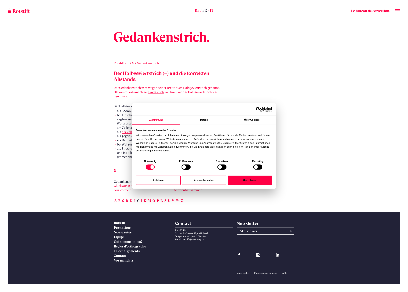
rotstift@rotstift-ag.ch (193, 239)
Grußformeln (122, 190)
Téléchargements (127, 251)
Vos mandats (123, 260)
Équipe (119, 237)
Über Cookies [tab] (251, 119)
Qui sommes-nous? (128, 242)
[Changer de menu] (397, 10)
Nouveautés (122, 232)
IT (211, 10)
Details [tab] (204, 119)
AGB (284, 272)
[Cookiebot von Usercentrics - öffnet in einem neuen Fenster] (258, 109)
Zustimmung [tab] (156, 119)
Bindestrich (156, 92)
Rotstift (119, 63)
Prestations (122, 228)
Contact (120, 256)
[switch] (186, 166)
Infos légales (243, 272)
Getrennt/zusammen (188, 190)
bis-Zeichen (130, 132)
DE (197, 10)
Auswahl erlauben (204, 180)
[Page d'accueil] (73, 10)
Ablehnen (158, 180)
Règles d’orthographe (130, 246)
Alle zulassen (249, 180)
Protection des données (265, 272)
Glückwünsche (124, 186)
